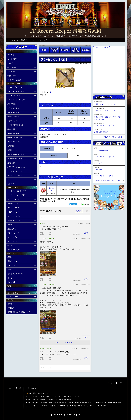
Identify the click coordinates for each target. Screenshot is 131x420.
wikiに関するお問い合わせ (38, 393)
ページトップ (116, 383)
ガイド (44, 49)
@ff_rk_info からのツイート (103, 47)
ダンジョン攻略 (54, 49)
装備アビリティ (75, 49)
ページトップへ (98, 215)
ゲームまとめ (73, 414)
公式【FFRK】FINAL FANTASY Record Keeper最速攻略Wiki (65, 31)
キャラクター (65, 49)
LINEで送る (85, 204)
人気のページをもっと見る (113, 137)
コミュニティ (86, 49)
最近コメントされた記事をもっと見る (109, 181)
